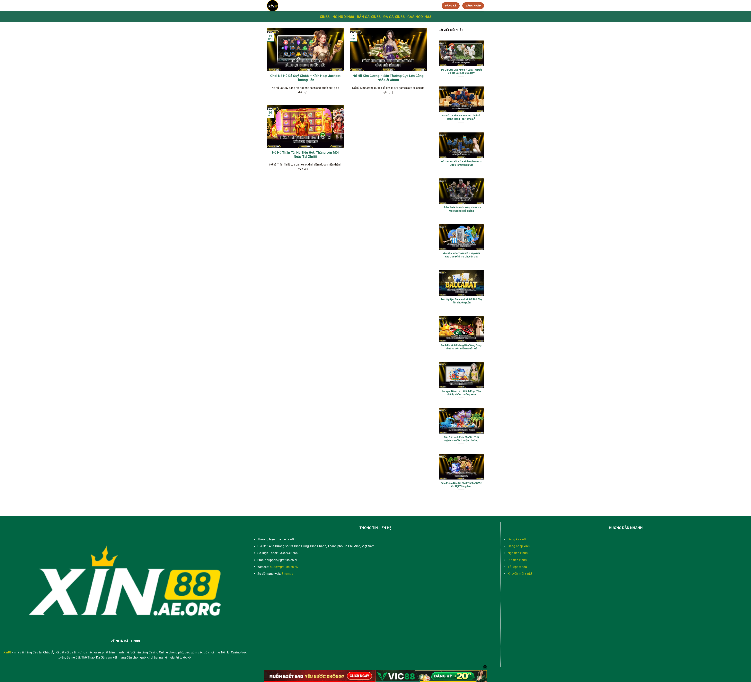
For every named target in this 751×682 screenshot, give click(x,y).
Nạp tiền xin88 (518, 553)
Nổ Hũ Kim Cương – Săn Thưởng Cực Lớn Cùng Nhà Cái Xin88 (388, 78)
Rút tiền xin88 (517, 560)
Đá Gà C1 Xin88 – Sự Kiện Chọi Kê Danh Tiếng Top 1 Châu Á (461, 117)
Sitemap (287, 574)
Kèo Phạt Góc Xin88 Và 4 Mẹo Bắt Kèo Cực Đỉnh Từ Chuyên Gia (461, 255)
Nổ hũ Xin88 (343, 17)
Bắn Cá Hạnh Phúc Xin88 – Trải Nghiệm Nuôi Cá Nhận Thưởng (461, 439)
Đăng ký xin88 (517, 539)
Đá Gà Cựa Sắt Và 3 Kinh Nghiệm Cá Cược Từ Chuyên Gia (461, 163)
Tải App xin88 (517, 567)
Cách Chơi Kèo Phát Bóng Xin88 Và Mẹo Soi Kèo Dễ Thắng (461, 209)
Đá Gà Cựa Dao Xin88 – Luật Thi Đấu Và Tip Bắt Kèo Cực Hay (461, 71)
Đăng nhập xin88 (519, 546)
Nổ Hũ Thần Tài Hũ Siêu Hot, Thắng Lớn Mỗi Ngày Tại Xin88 (305, 155)
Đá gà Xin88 (394, 17)
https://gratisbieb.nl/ (284, 567)
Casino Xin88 (419, 17)
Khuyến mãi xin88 (520, 574)
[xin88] (299, 5)
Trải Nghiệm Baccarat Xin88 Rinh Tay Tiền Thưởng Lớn (461, 301)
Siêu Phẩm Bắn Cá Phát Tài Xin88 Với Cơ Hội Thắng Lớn (461, 485)
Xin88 (325, 17)
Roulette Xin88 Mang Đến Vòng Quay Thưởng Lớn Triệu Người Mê (461, 347)
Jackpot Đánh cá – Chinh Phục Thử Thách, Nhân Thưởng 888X (461, 393)
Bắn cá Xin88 (369, 17)
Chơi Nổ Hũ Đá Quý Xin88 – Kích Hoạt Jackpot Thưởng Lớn (305, 78)
